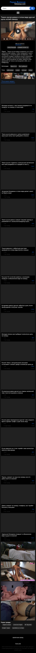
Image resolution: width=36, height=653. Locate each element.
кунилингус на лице (18, 628)
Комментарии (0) (23, 47)
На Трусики (28, 624)
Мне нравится (11, 44)
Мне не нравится (13, 44)
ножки (17, 70)
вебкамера (10, 70)
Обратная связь (18, 637)
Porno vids (18, 643)
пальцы (24, 70)
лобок (30, 70)
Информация (12, 47)
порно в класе (7, 624)
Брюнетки (14, 66)
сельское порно (17, 624)
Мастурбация (23, 66)
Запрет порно (6, 628)
